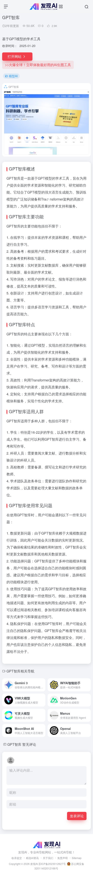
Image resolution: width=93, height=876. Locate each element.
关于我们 (48, 858)
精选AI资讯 (32, 858)
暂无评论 (29, 744)
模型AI (13, 76)
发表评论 (77, 815)
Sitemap (77, 858)
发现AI (34, 864)
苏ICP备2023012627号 (52, 864)
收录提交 (16, 858)
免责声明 (62, 858)
